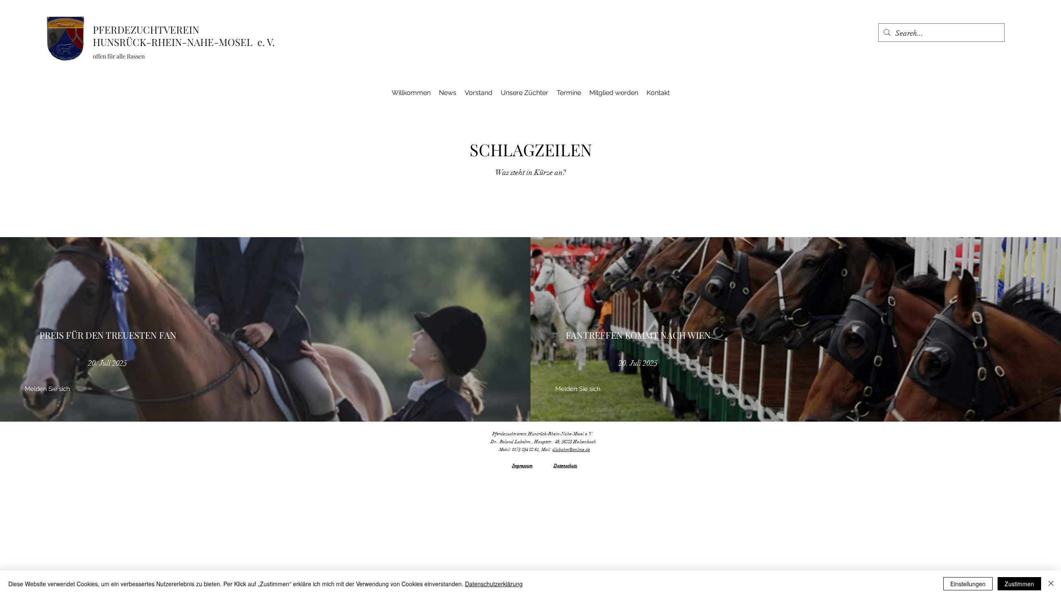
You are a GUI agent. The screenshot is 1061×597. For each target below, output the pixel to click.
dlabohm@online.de (571, 449)
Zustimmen (1019, 584)
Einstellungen (968, 584)
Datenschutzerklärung (494, 584)
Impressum (522, 465)
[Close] (1051, 583)
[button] (47, 389)
